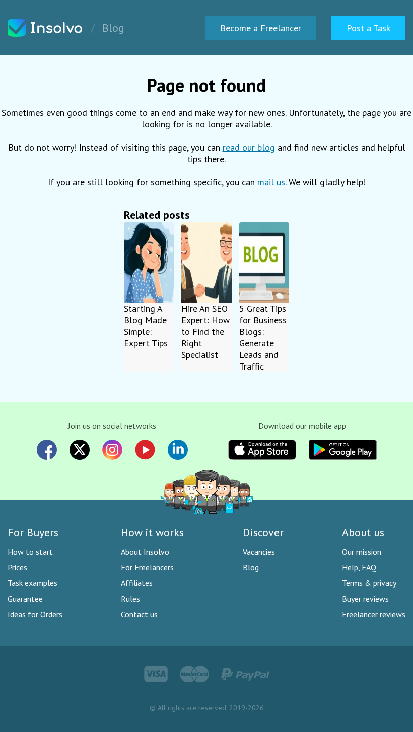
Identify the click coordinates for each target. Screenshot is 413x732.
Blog (251, 567)
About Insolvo (145, 552)
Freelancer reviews (373, 614)
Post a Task (368, 28)
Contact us (139, 614)
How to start (30, 552)
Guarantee (25, 599)
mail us (271, 182)
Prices (17, 567)
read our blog (249, 147)
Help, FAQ (359, 567)
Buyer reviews (365, 599)
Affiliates (137, 583)
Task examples (32, 583)
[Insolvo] (45, 27)
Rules (130, 599)
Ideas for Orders (35, 614)
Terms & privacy (369, 583)
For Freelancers (147, 567)
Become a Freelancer (260, 28)
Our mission (361, 552)
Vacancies (259, 552)
